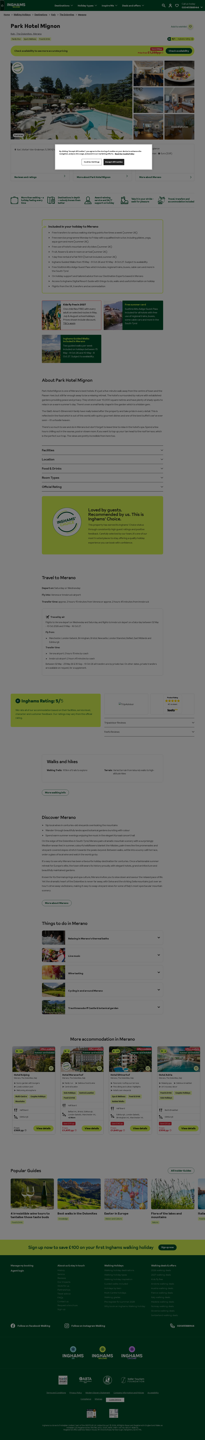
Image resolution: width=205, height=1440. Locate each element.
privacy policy (75, 745)
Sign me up (71, 740)
